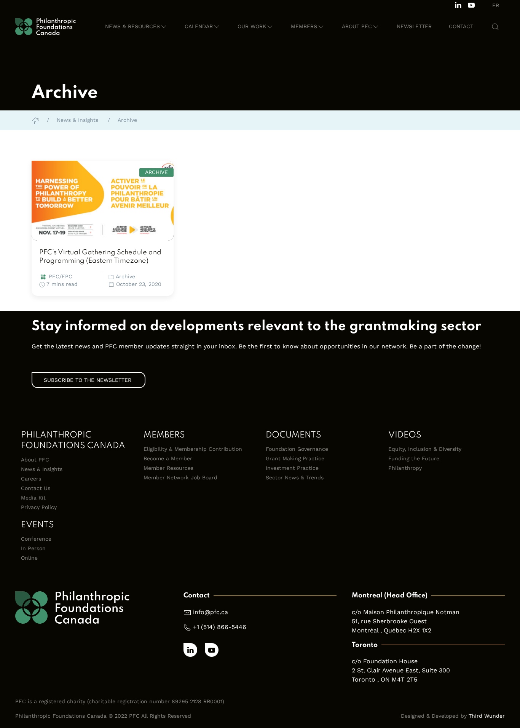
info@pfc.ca (210, 612)
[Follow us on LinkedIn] (458, 4)
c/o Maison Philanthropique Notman (405, 612)
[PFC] (45, 26)
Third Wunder (487, 716)
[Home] (35, 120)
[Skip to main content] (480, 51)
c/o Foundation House (385, 661)
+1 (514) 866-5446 (219, 627)
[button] (136, 26)
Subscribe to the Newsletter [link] (88, 380)
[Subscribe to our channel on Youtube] (471, 4)
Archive (125, 276)
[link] (103, 201)
